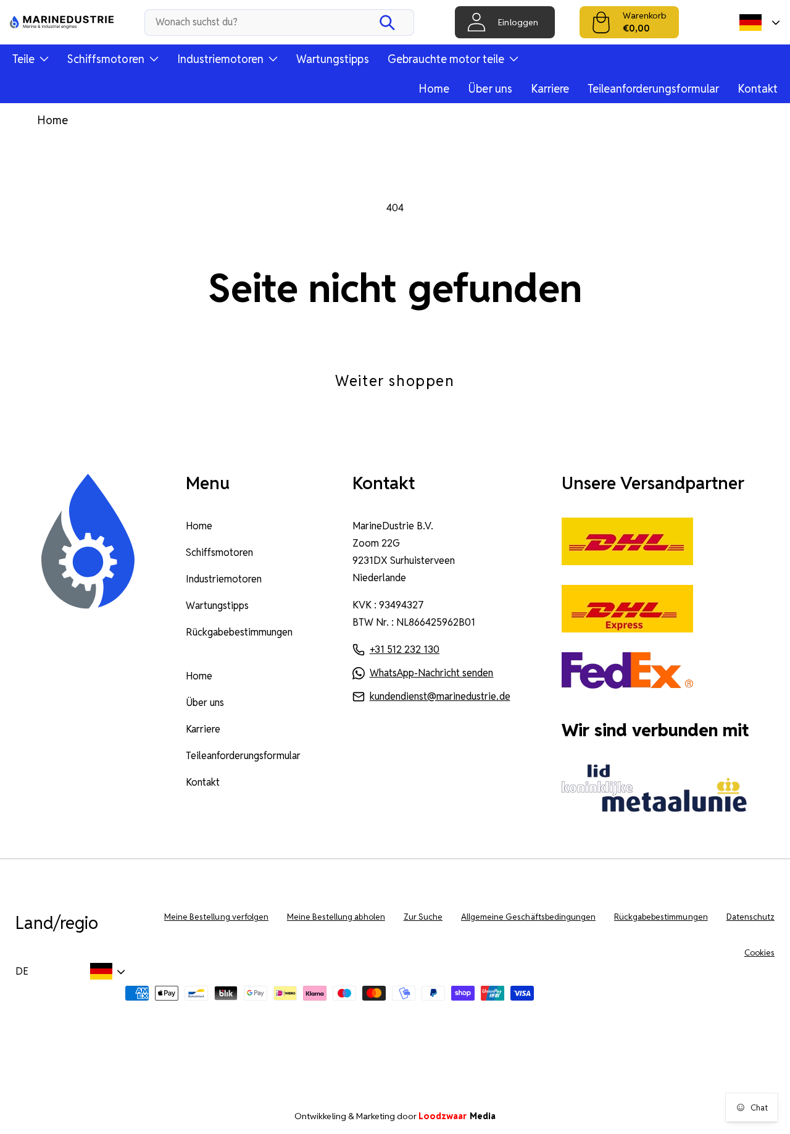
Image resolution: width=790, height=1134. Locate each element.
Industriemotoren (224, 579)
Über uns (490, 89)
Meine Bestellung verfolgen (216, 917)
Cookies (759, 952)
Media (457, 1116)
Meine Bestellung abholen (336, 917)
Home (433, 89)
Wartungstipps (332, 59)
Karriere (550, 89)
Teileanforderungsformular (653, 89)
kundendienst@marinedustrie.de (440, 696)
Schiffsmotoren (219, 552)
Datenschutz (750, 917)
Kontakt (758, 89)
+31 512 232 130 (404, 649)
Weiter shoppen (394, 380)
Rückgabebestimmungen (239, 632)
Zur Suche (423, 917)
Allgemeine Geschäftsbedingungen (528, 917)
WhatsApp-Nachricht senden (432, 672)
